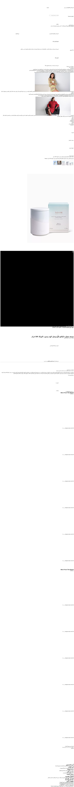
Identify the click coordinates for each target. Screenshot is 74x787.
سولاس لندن (57, 72)
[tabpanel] (37, 373)
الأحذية (70, 768)
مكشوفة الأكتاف (50, 96)
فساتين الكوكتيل (64, 94)
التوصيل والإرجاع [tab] (58, 370)
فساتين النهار (60, 94)
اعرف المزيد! (46, 361)
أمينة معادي (66, 69)
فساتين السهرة (55, 94)
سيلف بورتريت (63, 72)
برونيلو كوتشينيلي (52, 69)
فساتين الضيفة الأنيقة (32, 94)
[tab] (72, 163)
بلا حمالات (43, 96)
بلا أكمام (54, 96)
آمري (71, 95)
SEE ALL (72, 393)
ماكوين (47, 71)
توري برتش (49, 72)
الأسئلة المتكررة (67, 770)
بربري (49, 69)
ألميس (73, 95)
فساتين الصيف (51, 94)
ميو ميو (45, 71)
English (48, 7)
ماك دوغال (64, 71)
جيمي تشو (36, 70)
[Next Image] (66, 247)
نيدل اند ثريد (39, 71)
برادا (69, 72)
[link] (72, 50)
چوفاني (34, 70)
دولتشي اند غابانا (67, 70)
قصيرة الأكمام (58, 96)
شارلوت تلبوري (44, 69)
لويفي (73, 71)
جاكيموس (39, 70)
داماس (73, 70)
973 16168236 (63, 784)
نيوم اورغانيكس (70, 327)
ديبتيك (71, 70)
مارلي (49, 71)
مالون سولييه (60, 71)
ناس (41, 71)
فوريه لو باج (58, 70)
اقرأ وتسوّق (72, 775)
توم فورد (45, 72)
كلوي (41, 69)
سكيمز (60, 72)
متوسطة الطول (69, 96)
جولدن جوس (45, 70)
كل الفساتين (72, 94)
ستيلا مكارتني (53, 72)
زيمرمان (35, 72)
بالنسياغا (60, 69)
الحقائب (68, 768)
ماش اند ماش (68, 71)
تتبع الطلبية (61, 770)
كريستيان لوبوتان (37, 69)
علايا (68, 69)
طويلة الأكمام (62, 96)
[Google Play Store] (63, 782)
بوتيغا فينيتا (57, 69)
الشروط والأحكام (71, 777)
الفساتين (72, 115)
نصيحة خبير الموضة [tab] (71, 370)
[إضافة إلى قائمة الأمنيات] (59, 366)
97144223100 (61, 785)
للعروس (68, 94)
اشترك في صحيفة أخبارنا (69, 746)
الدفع (64, 770)
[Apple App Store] (70, 782)
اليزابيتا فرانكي (62, 70)
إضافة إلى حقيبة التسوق (70, 369)
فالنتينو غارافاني (41, 72)
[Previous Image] (66, 170)
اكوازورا (63, 69)
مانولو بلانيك (56, 71)
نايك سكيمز (72, 72)
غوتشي (42, 70)
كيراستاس (31, 70)
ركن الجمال (65, 768)
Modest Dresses (39, 94)
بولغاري (47, 69)
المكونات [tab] (62, 370)
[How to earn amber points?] (66, 350)
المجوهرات (61, 768)
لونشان (71, 71)
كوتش (34, 69)
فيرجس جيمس (53, 70)
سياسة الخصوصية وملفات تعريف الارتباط (61, 777)
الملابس (72, 768)
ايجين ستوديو (68, 95)
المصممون (72, 91)
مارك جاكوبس (52, 71)
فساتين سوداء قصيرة (45, 94)
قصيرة (72, 96)
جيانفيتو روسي (49, 70)
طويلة (66, 96)
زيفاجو (38, 72)
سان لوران (66, 72)
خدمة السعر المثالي (51, 777)
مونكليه (43, 71)
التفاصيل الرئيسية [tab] (65, 370)
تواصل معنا (72, 770)
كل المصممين (71, 69)
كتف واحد (46, 96)
